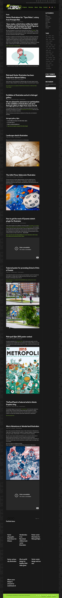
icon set (47, 53)
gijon (50, 50)
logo (46, 57)
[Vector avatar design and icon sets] (36, 552)
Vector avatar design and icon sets (36, 561)
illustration (51, 53)
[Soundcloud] (49, 1)
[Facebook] (42, 1)
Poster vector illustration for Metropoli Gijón (36, 537)
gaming (47, 50)
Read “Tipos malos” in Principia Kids (13, 45)
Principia (33, 30)
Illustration (14, 21)
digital (50, 46)
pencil (54, 59)
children (51, 44)
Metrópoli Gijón (20, 341)
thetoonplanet (48, 64)
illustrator (47, 55)
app (46, 37)
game (54, 48)
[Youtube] (48, 1)
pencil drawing (48, 61)
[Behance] (40, 1)
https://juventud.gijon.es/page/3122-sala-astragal (17, 126)
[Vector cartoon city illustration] (12, 552)
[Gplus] (46, 1)
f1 (46, 48)
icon (52, 52)
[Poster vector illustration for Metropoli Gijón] (36, 528)
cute (54, 44)
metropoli (47, 59)
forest (48, 48)
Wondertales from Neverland (26, 109)
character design (48, 42)
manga (54, 57)
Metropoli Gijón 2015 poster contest (19, 336)
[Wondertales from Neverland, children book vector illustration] (24, 528)
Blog (12, 21)
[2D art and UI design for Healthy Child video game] (24, 552)
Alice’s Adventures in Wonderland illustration (22, 426)
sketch (47, 63)
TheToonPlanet (24, 409)
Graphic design (48, 18)
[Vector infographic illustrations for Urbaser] (12, 528)
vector (52, 64)
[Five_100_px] (51, 1)
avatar (53, 37)
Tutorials (47, 27)
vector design (48, 66)
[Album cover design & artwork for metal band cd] (12, 572)
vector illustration (48, 68)
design (47, 46)
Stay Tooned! (51, 88)
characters (47, 44)
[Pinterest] (44, 1)
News (16, 79)
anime (53, 35)
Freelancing (48, 16)
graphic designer (48, 52)
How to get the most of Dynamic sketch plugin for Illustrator (20, 219)
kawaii (53, 55)
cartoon (47, 41)
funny (51, 48)
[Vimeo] (55, 1)
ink (50, 55)
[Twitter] (37, 1)
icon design (48, 19)
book (50, 39)
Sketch (13, 137)
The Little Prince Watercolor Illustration (20, 175)
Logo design (48, 22)
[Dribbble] (38, 1)
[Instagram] (53, 1)
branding (53, 39)
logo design (50, 57)
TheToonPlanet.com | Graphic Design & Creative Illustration (21, 595)
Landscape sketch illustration (17, 135)
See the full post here (10, 415)
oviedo (51, 59)
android (50, 35)
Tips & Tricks (17, 223)
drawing (53, 46)
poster (52, 61)
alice (46, 35)
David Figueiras (20, 21)
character (50, 41)
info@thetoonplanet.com (41, 2)
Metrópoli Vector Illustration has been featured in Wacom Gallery (20, 76)
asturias (49, 37)
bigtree (47, 39)
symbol (50, 63)
